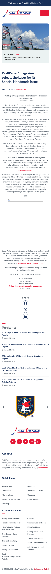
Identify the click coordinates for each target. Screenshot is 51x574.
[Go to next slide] (47, 407)
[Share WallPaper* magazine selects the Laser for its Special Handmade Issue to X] (25, 310)
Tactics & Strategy (9, 541)
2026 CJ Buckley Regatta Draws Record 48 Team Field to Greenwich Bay (24, 370)
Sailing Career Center (11, 499)
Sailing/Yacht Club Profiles (35, 532)
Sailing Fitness (8, 545)
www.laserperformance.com (30, 263)
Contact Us (6, 490)
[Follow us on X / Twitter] (19, 441)
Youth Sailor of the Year (37, 542)
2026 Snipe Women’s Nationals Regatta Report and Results (23, 335)
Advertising (7, 486)
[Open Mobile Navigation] (44, 13)
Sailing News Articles (11, 518)
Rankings (5, 503)
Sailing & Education (10, 549)
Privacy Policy (33, 499)
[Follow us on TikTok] (38, 441)
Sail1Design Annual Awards (35, 548)
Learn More (43, 467)
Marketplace (7, 495)
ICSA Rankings (33, 527)
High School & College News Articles (11, 528)
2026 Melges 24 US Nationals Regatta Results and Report (22, 359)
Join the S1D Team (35, 490)
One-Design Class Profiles (9, 535)
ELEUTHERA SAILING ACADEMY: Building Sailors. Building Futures (23, 382)
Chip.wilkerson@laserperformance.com (25, 286)
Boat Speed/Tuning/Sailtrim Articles (11, 556)
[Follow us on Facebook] (13, 441)
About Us (31, 486)
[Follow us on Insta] (32, 441)
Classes (30, 518)
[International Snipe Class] (25, 407)
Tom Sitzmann (19, 89)
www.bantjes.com (25, 170)
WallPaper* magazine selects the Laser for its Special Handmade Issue (22, 58)
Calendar (31, 495)
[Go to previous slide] (3, 407)
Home (17, 55)
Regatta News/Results (11, 523)
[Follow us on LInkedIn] (25, 441)
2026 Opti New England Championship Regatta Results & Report (25, 347)
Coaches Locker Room (36, 523)
